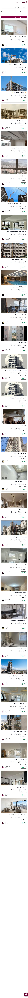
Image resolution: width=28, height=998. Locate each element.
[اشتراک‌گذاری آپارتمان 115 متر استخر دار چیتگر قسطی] (6, 728)
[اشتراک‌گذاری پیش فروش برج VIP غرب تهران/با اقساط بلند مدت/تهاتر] (6, 61)
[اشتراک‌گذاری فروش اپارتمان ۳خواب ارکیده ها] (6, 589)
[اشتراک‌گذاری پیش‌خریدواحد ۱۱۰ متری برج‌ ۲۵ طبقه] (6, 533)
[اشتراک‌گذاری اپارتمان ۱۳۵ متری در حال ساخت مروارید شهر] (6, 394)
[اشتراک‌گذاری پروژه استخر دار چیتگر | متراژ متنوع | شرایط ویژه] (6, 672)
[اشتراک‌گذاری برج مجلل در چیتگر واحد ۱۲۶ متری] (6, 505)
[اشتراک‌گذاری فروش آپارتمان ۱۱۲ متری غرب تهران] (6, 700)
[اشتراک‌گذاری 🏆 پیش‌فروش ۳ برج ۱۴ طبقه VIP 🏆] (6, 89)
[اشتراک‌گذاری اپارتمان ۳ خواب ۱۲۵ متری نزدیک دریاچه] (6, 561)
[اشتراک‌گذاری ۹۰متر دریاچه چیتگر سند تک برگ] (6, 478)
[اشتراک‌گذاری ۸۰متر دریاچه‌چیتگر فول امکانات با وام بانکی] (6, 33)
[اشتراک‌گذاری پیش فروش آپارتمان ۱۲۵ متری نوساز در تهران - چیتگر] (6, 228)
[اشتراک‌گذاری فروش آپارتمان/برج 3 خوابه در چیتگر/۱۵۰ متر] (6, 811)
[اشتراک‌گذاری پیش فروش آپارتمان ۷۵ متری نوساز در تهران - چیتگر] (6, 200)
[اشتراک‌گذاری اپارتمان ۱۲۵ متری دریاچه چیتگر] (6, 422)
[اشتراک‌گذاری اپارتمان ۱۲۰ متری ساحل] (6, 339)
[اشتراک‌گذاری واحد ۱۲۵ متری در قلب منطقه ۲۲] (6, 644)
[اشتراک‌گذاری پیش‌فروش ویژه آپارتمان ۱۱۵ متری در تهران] (6, 756)
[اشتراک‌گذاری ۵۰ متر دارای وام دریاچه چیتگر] (6, 311)
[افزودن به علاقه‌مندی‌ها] (3, 33)
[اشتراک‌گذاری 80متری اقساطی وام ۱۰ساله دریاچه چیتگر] (6, 617)
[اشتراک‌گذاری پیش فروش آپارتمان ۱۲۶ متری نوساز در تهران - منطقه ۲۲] (6, 367)
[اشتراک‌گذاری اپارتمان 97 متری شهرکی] (6, 783)
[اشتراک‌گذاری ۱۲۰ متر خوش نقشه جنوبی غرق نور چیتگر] (6, 255)
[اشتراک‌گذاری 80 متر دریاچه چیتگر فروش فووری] (6, 450)
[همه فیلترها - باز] (25, 11)
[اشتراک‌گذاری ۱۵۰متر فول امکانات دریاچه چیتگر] (6, 283)
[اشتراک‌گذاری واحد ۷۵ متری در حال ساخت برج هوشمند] (6, 144)
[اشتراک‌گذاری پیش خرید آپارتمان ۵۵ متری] (6, 172)
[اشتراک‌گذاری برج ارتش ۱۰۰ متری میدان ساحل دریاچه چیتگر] (6, 116)
